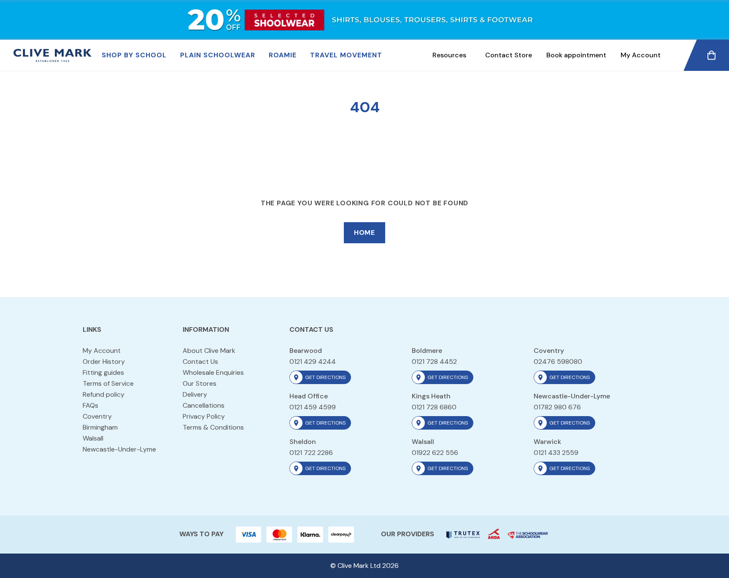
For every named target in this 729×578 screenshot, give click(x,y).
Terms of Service (108, 383)
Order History (104, 361)
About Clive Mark (209, 350)
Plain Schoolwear (217, 55)
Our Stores (199, 383)
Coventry (97, 416)
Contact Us (200, 361)
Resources (449, 55)
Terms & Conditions (213, 427)
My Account (641, 55)
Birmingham (100, 427)
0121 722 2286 (311, 452)
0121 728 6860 (434, 407)
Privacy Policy (204, 416)
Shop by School (134, 55)
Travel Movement (346, 55)
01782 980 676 (557, 407)
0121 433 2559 (556, 452)
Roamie (283, 55)
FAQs (90, 405)
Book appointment (576, 55)
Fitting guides (103, 372)
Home (364, 232)
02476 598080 (558, 361)
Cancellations (203, 405)
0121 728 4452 (434, 361)
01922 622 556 (435, 452)
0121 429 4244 (312, 361)
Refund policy (103, 394)
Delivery (195, 394)
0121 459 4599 (312, 407)
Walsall (93, 438)
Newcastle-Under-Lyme (119, 449)
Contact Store (508, 55)
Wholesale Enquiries (213, 372)
